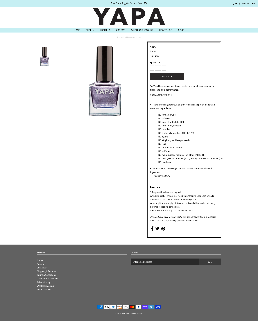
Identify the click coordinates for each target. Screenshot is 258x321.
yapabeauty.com (136, 314)
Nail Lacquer (128, 37)
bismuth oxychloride (172, 147)
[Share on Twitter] (157, 229)
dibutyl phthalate (170, 122)
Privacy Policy (43, 282)
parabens (166, 162)
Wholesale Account (46, 285)
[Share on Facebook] (152, 229)
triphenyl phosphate (172, 133)
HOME (77, 30)
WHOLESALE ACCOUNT (142, 30)
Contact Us (42, 267)
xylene (165, 136)
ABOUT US (105, 30)
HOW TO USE (165, 30)
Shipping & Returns (46, 271)
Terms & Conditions (46, 274)
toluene (166, 118)
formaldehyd (168, 114)
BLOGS (181, 30)
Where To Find (44, 289)
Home (119, 37)
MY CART (248, 3)
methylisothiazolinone (173, 158)
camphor (166, 129)
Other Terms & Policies (48, 278)
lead (164, 143)
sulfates (166, 151)
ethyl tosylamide (170, 140)
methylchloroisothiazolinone (204, 158)
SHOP (89, 30)
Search (40, 264)
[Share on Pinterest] (163, 229)
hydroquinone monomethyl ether (178, 154)
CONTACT (121, 30)
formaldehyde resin (171, 125)
